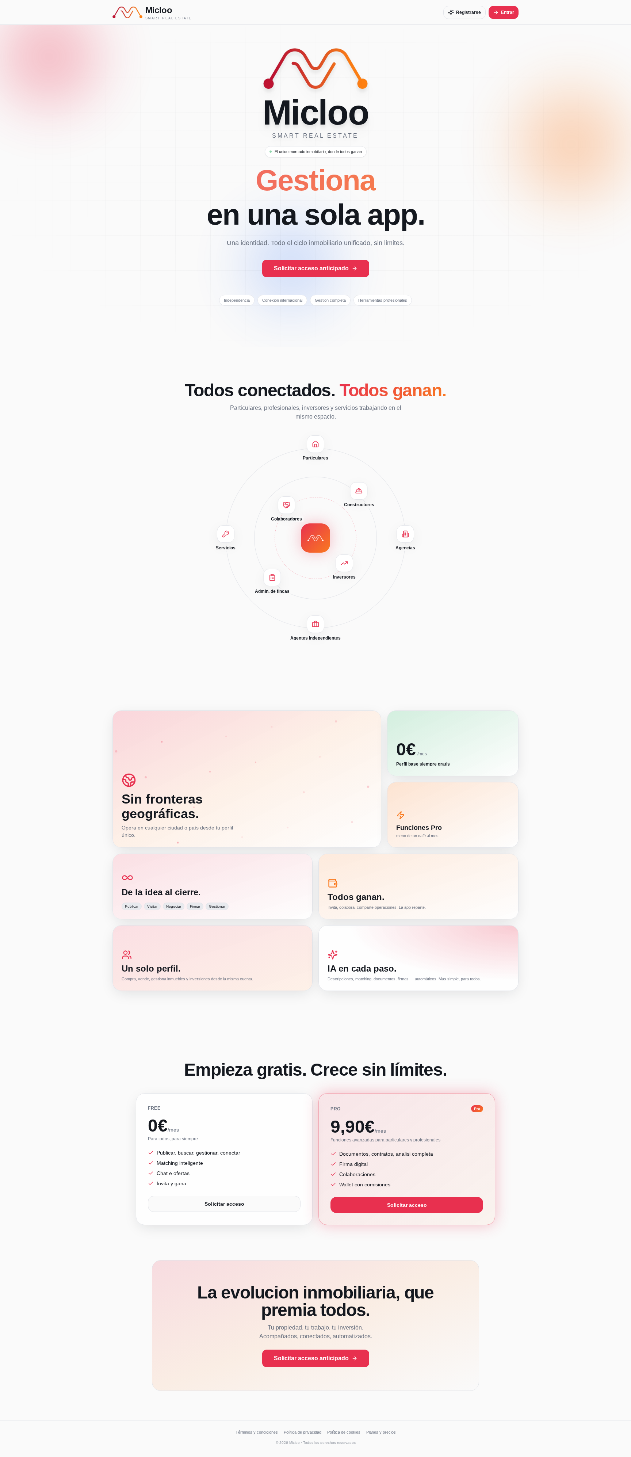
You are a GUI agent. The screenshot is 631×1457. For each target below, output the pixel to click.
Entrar (507, 12)
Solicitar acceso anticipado (311, 268)
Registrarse (468, 12)
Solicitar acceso (224, 1204)
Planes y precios (381, 1432)
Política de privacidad (302, 1432)
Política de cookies (343, 1432)
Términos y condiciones (257, 1432)
